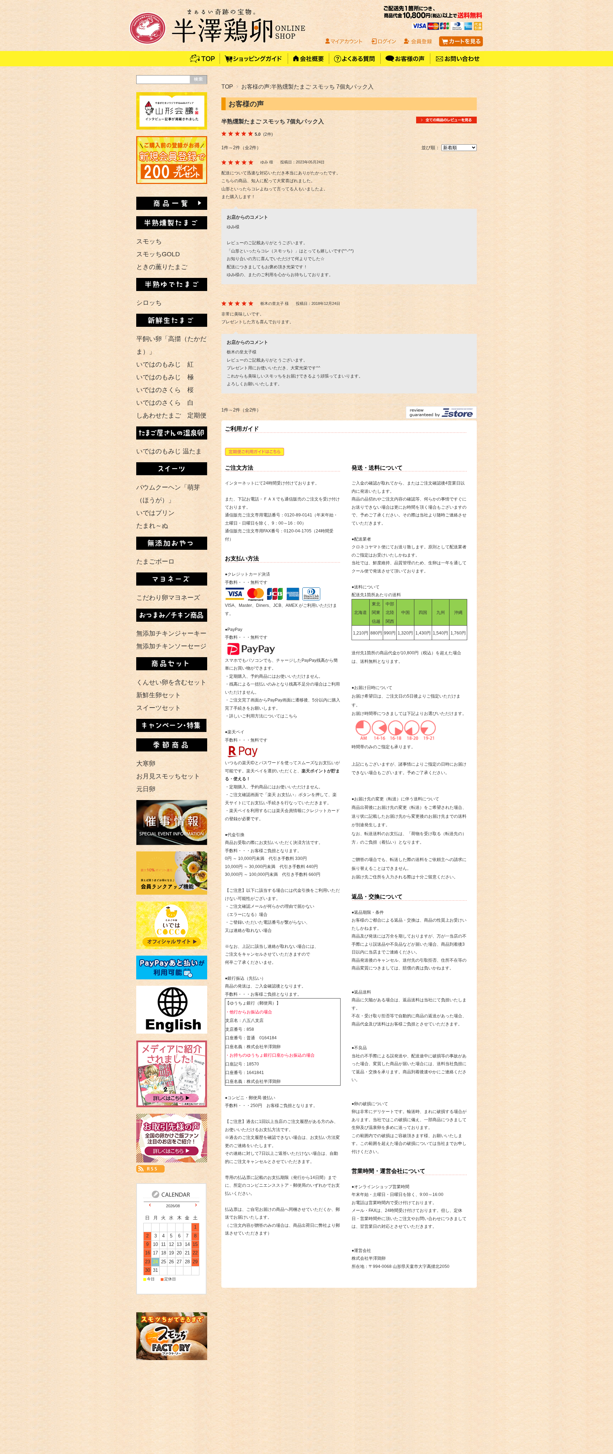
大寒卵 (145, 763)
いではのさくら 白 (165, 402)
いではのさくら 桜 (165, 389)
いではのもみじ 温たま (169, 451)
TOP (227, 86)
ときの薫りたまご (161, 266)
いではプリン (155, 512)
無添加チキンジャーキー (171, 633)
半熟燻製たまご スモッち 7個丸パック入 (272, 121)
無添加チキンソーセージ (171, 646)
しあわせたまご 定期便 (171, 415)
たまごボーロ (155, 561)
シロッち (149, 302)
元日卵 (145, 789)
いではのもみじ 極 (165, 377)
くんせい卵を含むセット (171, 682)
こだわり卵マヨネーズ (168, 597)
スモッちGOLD (158, 254)
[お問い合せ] (457, 64)
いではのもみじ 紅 (165, 364)
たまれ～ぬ (152, 525)
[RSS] (150, 1168)
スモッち (149, 241)
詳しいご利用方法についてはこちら (263, 716)
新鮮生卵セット (158, 695)
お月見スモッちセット (168, 776)
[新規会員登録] (171, 181)
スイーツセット (158, 707)
